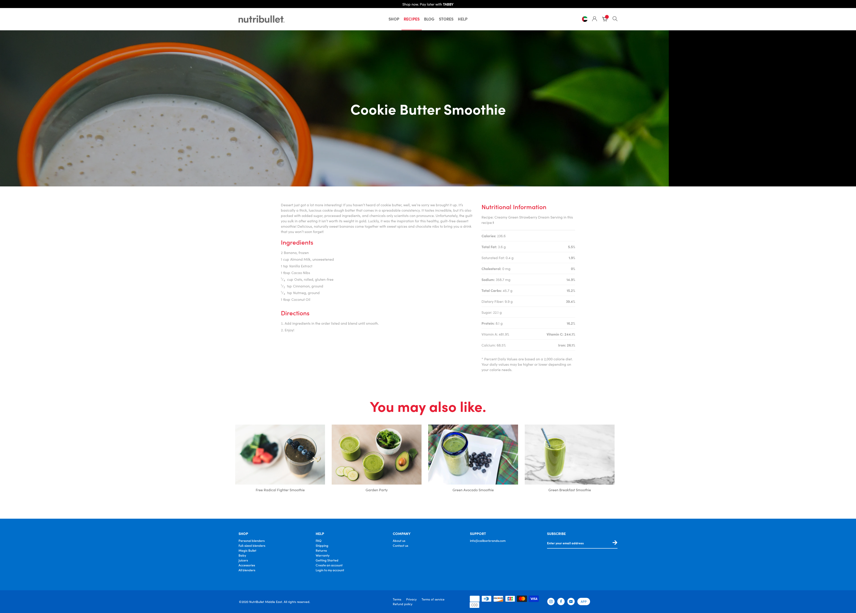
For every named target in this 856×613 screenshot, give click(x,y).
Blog (429, 19)
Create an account (329, 565)
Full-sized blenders (252, 545)
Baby (242, 555)
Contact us (400, 545)
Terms (397, 599)
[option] (280, 459)
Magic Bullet (247, 550)
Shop (394, 19)
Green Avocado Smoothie (473, 489)
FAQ (318, 540)
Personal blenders (252, 540)
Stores (446, 19)
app (584, 601)
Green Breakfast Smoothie (569, 489)
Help (462, 19)
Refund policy (402, 604)
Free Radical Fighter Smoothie (280, 489)
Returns (321, 550)
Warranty (322, 555)
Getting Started (327, 560)
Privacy (411, 599)
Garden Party (377, 489)
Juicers (243, 560)
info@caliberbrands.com (488, 540)
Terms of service (433, 599)
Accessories (247, 565)
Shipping (322, 545)
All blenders (247, 570)
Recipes (412, 19)
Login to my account (330, 570)
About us (399, 540)
